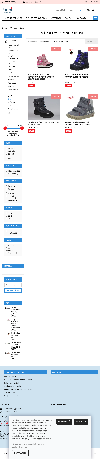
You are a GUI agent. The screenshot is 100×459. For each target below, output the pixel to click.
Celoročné (11, 66)
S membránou (11, 232)
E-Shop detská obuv (36, 18)
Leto (9, 105)
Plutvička (12, 200)
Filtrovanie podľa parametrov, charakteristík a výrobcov (13, 134)
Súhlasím (81, 421)
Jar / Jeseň (11, 102)
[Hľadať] (81, 10)
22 (10, 216)
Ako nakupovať (10, 392)
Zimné (10, 70)
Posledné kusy (13, 109)
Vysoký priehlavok (11, 197)
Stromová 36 (5, 423)
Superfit (12, 253)
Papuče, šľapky (13, 76)
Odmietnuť (64, 421)
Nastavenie (20, 453)
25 (10, 219)
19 (10, 213)
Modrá (11, 148)
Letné (10, 73)
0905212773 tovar (12, 2)
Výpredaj (56, 18)
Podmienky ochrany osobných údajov (18, 389)
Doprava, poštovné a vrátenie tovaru (18, 380)
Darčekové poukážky (12, 396)
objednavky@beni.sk (33, 2)
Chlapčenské (14, 171)
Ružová (12, 151)
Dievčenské (13, 174)
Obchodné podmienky (12, 386)
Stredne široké (10, 190)
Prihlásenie (93, 2)
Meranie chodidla (10, 376)
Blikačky (11, 80)
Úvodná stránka (13, 18)
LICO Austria (10, 249)
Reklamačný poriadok (12, 383)
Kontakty (81, 18)
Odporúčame (44, 41)
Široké (11, 186)
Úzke (11, 193)
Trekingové (12, 83)
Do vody (11, 86)
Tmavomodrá (12, 158)
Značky (68, 18)
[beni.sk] (26, 10)
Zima (9, 99)
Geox (11, 246)
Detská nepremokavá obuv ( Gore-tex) (13, 59)
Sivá (11, 154)
